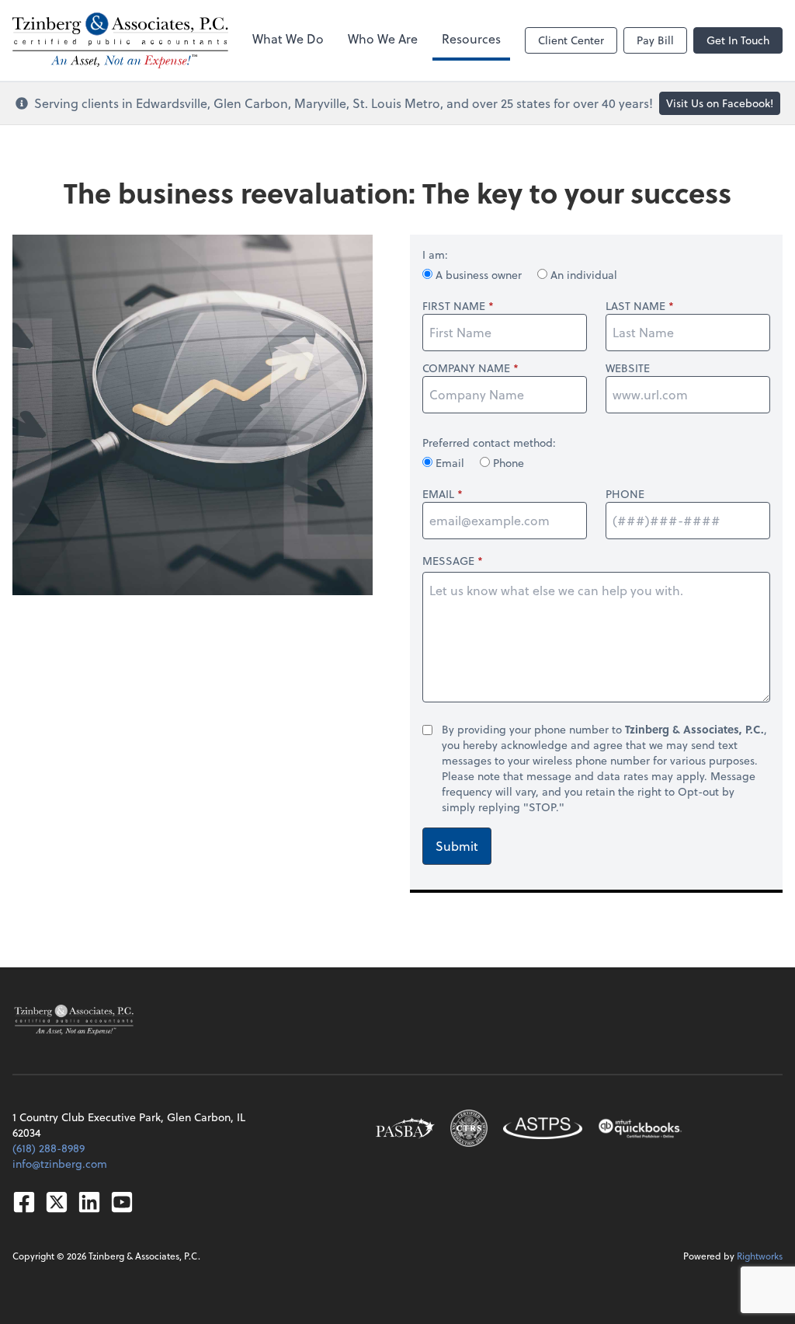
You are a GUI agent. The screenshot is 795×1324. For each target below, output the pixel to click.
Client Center (571, 40)
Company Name (466, 368)
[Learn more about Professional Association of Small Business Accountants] (405, 1128)
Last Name (635, 306)
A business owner (478, 275)
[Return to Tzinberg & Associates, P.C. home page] (74, 1020)
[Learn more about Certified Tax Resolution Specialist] (469, 1128)
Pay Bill (655, 40)
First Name (453, 306)
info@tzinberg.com (59, 1163)
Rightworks (760, 1256)
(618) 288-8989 (48, 1148)
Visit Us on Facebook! (719, 103)
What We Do (288, 38)
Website (628, 368)
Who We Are (383, 38)
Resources (471, 38)
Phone (507, 463)
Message (448, 560)
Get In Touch (737, 40)
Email (449, 463)
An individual (582, 275)
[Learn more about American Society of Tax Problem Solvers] (542, 1128)
